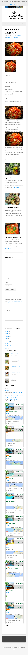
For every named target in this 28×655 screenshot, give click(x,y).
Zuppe (6, 348)
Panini (6, 340)
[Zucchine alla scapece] (14, 199)
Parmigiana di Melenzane (13, 237)
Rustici (6, 343)
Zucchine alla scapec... (16, 360)
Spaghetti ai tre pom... (16, 366)
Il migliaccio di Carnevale (17, 395)
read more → (16, 187)
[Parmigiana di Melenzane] (14, 229)
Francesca (18, 35)
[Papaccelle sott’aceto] (14, 169)
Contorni (8, 37)
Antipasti (7, 331)
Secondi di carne (8, 345)
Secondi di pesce (9, 347)
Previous (8, 310)
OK (17, 4)
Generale (7, 336)
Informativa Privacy (9, 629)
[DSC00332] (10, 71)
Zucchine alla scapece (12, 207)
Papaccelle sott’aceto (11, 178)
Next (21, 310)
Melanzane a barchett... (16, 372)
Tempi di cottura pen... (16, 379)
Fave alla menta (13, 397)
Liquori (6, 338)
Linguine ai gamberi (13, 399)
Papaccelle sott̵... (15, 353)
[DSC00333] (14, 145)
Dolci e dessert (8, 335)
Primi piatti (7, 341)
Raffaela (6, 397)
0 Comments (15, 37)
